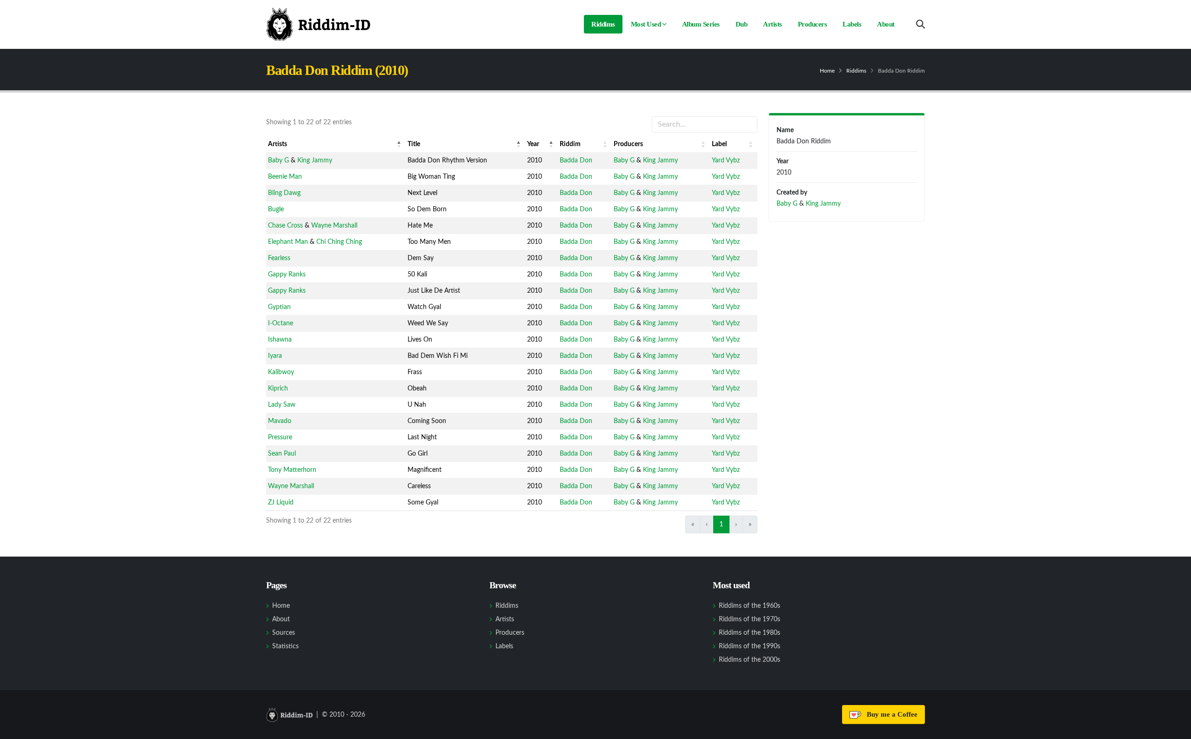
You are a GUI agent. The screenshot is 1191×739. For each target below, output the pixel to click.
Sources (283, 633)
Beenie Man (285, 177)
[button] (399, 144)
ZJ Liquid (281, 502)
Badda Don (576, 160)
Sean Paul (282, 453)
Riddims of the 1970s (749, 619)
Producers (812, 24)
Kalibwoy (281, 372)
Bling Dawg (284, 193)
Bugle (276, 209)
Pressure (280, 437)
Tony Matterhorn (292, 470)
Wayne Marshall (334, 225)
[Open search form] (920, 24)
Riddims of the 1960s (749, 606)
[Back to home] (318, 24)
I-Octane (280, 323)
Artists (772, 24)
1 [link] (721, 524)
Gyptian (279, 307)
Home (827, 71)
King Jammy (314, 160)
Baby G (278, 160)
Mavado (279, 421)
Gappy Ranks (287, 274)
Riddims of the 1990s (749, 646)
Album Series (701, 24)
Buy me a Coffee (890, 714)
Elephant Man (288, 242)
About (886, 24)
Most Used (646, 24)
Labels (852, 24)
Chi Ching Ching (339, 242)
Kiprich (278, 388)
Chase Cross (285, 225)
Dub (742, 24)
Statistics (285, 646)
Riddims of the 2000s (749, 660)
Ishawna (280, 339)
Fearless (279, 258)
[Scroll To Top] (1174, 728)
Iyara (275, 356)
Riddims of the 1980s (749, 633)
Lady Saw (281, 405)
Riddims (603, 24)
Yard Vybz (726, 160)
